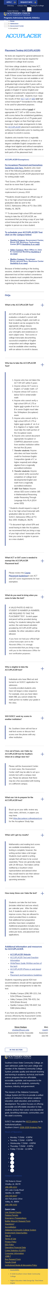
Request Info (26, 2)
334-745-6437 (11, 1196)
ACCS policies (32, 1122)
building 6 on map (19, 263)
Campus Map (22, 6)
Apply (9, 2)
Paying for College (37, 6)
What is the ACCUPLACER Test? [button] (19, 305)
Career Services (12, 11)
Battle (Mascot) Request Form (17, 1221)
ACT (22, 99)
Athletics (36, 18)
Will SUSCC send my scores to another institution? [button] (18, 717)
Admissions (18, 18)
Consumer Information (14, 1254)
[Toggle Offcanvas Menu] (6, 25)
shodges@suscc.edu (20, 1030)
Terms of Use (10, 1239)
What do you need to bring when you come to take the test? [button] (21, 596)
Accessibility (14, 1270)
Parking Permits (11, 1215)
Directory (10, 6)
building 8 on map (31, 244)
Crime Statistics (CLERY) (15, 1251)
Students (27, 18)
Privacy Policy (10, 1242)
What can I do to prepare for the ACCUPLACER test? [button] (19, 799)
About (6, 21)
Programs (8, 18)
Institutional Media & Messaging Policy (21, 1265)
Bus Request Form (13, 1260)
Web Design (27, 1280)
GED (33, 99)
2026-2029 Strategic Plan (30, 1128)
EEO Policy (9, 1245)
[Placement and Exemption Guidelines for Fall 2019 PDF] (23, 168)
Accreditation (10, 1227)
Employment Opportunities (16, 1233)
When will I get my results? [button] (17, 835)
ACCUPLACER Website (20, 955)
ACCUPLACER (14, 127)
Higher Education (16, 1280)
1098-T (8, 1256)
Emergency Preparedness (15, 1218)
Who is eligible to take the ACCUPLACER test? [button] (16, 668)
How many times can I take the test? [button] (21, 893)
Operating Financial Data (15, 1248)
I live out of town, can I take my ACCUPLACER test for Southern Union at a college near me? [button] (19, 754)
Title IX (8, 1236)
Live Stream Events (13, 1213)
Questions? (9, 1224)
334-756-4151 (11, 1205)
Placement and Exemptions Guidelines (26, 975)
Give (23, 11)
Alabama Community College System (20, 1230)
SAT (27, 99)
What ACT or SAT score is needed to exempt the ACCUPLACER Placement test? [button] (21, 561)
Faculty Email (10, 1262)
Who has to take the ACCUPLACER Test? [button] (20, 364)
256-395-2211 (11, 1187)
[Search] (29, 9)
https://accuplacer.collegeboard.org (27, 819)
